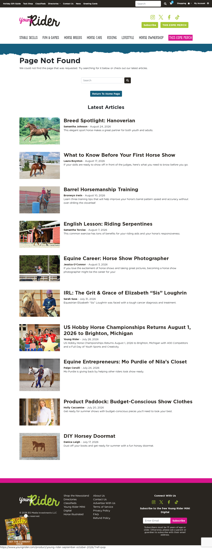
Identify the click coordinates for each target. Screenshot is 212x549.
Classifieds (40, 4)
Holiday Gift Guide (12, 4)
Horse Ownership (151, 38)
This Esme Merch (180, 38)
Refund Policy (101, 518)
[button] (184, 3)
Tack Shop (28, 4)
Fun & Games (51, 38)
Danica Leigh (72, 442)
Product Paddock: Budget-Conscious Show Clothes (128, 401)
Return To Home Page (106, 93)
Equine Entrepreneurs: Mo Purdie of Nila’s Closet (125, 361)
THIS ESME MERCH (174, 25)
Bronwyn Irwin (73, 195)
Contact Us (68, 4)
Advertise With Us (104, 503)
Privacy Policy (101, 510)
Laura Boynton (73, 161)
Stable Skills (28, 38)
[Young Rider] (39, 20)
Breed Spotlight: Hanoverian (99, 120)
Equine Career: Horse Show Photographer (116, 258)
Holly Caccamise (74, 407)
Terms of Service (103, 506)
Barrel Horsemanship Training (101, 189)
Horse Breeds (73, 38)
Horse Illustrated (73, 514)
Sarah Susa (70, 298)
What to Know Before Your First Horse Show (119, 155)
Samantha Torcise (75, 229)
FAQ (96, 514)
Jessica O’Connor (75, 264)
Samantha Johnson (75, 126)
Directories (70, 499)
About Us (99, 495)
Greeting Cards (90, 4)
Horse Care (94, 38)
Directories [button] (53, 4)
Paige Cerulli (72, 367)
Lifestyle (128, 38)
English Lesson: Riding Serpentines (108, 224)
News (78, 4)
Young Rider (71, 339)
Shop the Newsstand (76, 495)
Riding (112, 38)
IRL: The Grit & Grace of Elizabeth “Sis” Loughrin (125, 292)
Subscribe (150, 25)
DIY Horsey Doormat (89, 436)
